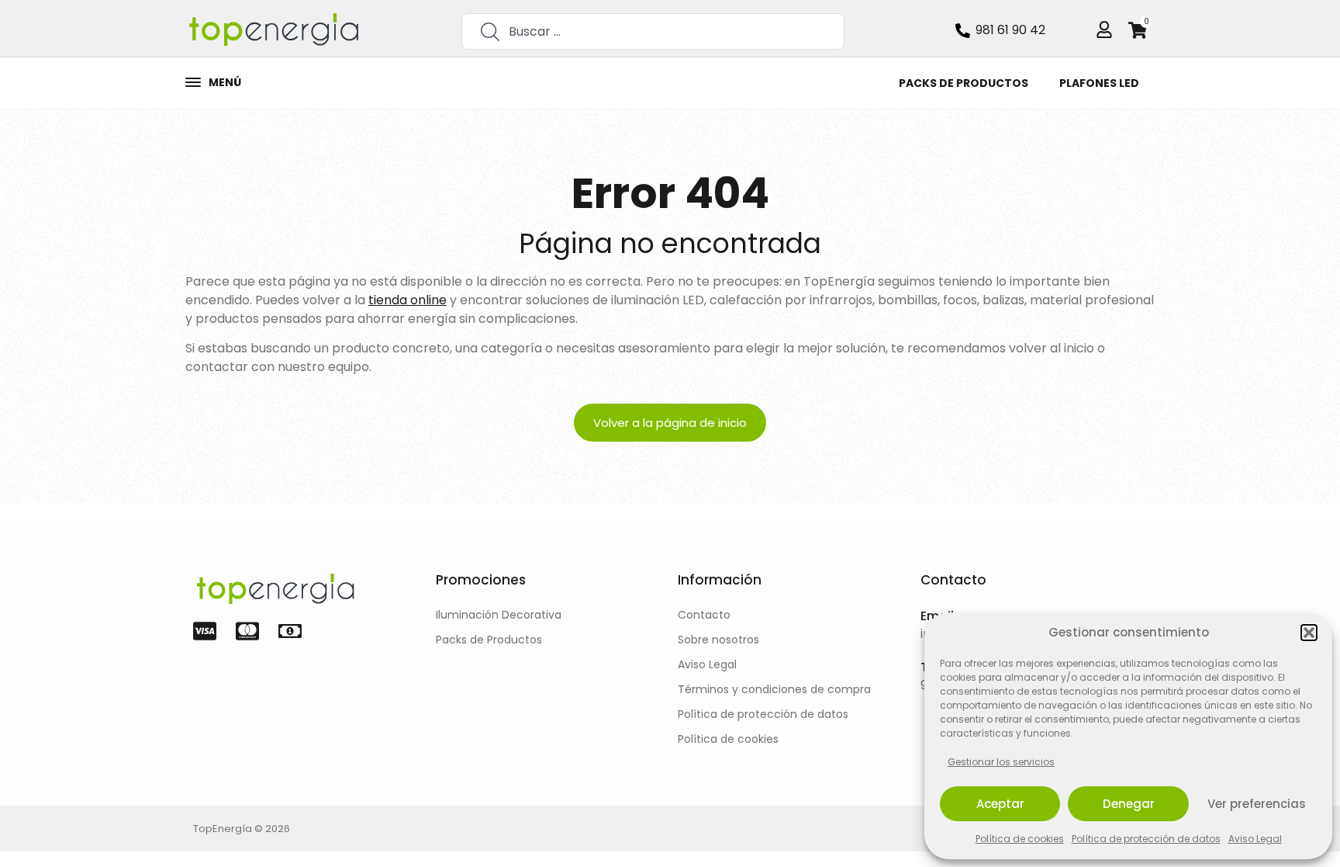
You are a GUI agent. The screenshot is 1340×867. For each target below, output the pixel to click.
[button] (1309, 632)
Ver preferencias (1256, 804)
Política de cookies (1020, 838)
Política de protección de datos (1146, 838)
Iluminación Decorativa (498, 615)
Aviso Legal (1255, 838)
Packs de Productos (963, 83)
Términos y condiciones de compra (774, 689)
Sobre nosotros (718, 639)
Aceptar (1000, 804)
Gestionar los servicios (1001, 761)
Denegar (1129, 804)
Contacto (704, 615)
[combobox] (652, 31)
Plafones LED (1099, 83)
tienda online (407, 300)
